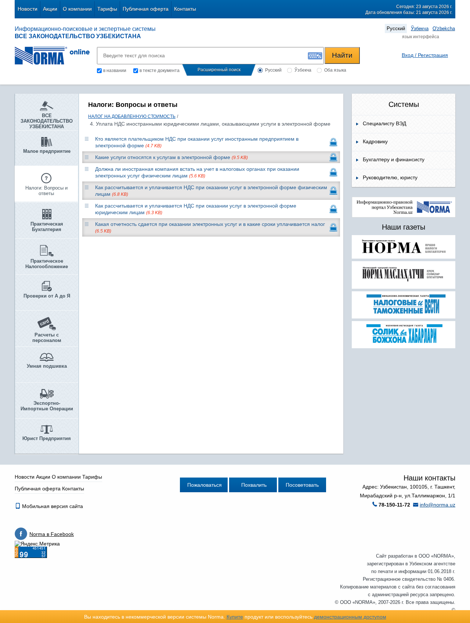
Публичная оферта (146, 9)
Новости (27, 9)
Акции (50, 9)
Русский (396, 28)
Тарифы (107, 9)
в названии (114, 70)
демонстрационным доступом (350, 617)
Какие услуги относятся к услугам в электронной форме (171, 157)
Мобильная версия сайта (52, 506)
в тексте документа (160, 70)
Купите (235, 617)
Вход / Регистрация (425, 55)
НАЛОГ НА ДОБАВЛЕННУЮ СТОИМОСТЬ (132, 116)
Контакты (185, 9)
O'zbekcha (444, 28)
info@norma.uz (437, 505)
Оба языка (335, 70)
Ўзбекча (420, 28)
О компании (77, 9)
